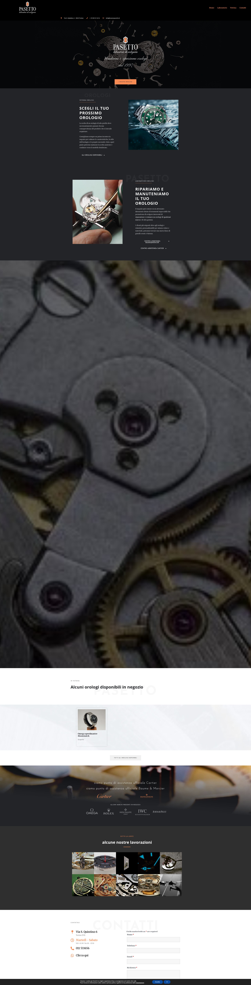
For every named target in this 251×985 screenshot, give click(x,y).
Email (130, 957)
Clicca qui (82, 955)
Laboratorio (222, 8)
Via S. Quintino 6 (86, 931)
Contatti (242, 8)
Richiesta (132, 968)
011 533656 (82, 948)
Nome (130, 934)
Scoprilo (81, 739)
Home (211, 8)
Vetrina (233, 8)
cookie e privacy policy (108, 983)
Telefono (132, 946)
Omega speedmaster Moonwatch (87, 735)
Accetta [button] (157, 982)
